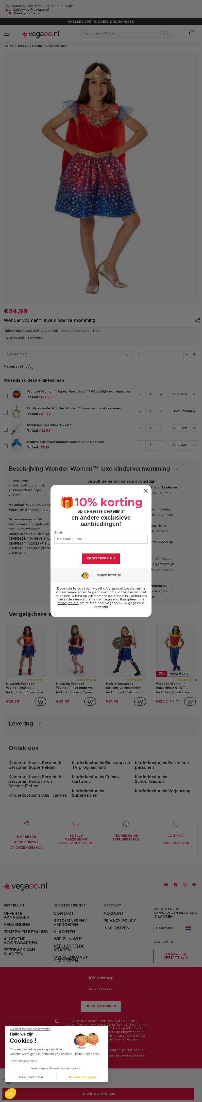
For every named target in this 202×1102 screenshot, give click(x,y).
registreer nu (101, 558)
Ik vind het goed (82, 1077)
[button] (10, 1094)
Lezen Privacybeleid (23, 1061)
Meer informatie (30, 1077)
